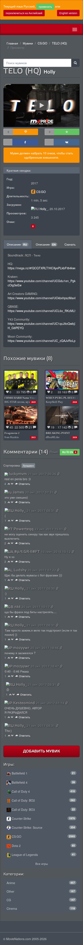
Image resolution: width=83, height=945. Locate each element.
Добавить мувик (41, 751)
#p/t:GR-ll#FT (27, 551)
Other (41, 891)
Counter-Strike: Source (43, 827)
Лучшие (27, 465)
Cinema (41, 908)
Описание (17, 244)
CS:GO (42, 43)
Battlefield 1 (43, 773)
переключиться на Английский (24, 13)
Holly (49, 72)
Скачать (70, 244)
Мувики (28, 43)
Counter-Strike (43, 818)
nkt (17, 607)
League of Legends (43, 854)
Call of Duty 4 (43, 791)
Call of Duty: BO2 (43, 800)
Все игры (41, 863)
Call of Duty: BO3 (43, 809)
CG (41, 900)
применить (45, 6)
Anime (41, 883)
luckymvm (18, 474)
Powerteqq (24, 529)
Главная (12, 43)
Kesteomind (24, 703)
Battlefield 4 (43, 782)
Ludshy (20, 570)
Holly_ (44, 209)
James (18, 492)
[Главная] (3, 29)
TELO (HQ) (59, 43)
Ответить (24, 484)
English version (68, 13)
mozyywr (21, 648)
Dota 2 (43, 845)
